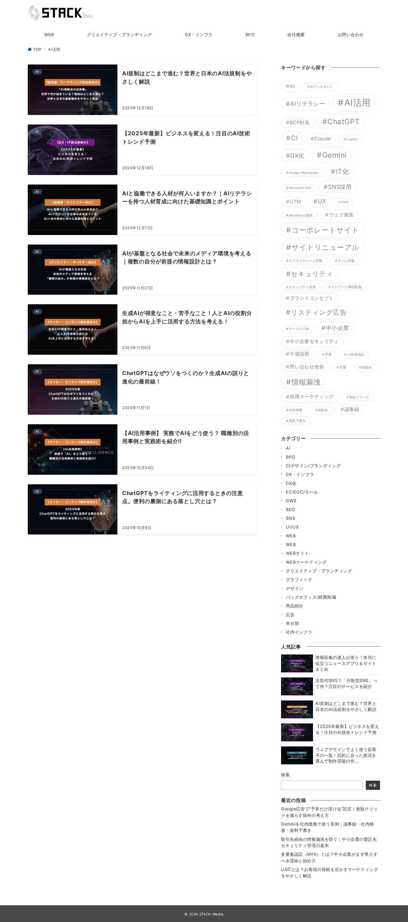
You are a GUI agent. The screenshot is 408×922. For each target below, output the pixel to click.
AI (292, 86)
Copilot (352, 139)
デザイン (294, 588)
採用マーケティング (312, 396)
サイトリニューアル (326, 247)
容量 (343, 367)
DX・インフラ (300, 474)
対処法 (367, 367)
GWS (291, 500)
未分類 (292, 623)
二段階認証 (355, 354)
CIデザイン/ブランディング (313, 465)
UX (322, 201)
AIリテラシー (307, 103)
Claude (322, 139)
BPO (290, 457)
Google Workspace (303, 173)
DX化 (297, 155)
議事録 (351, 409)
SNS (290, 518)
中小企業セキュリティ (314, 341)
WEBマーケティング (306, 562)
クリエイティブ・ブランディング (319, 570)
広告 (290, 614)
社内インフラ (299, 631)
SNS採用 (340, 186)
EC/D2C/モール (302, 491)
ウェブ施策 (341, 215)
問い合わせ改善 (307, 367)
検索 (285, 774)
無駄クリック (359, 397)
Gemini (334, 154)
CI (294, 138)
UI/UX (292, 526)
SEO (290, 509)
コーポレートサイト (325, 229)
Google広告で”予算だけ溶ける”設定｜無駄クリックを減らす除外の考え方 (329, 811)
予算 (328, 354)
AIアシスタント (321, 87)
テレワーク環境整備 (346, 287)
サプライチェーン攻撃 (305, 261)
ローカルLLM (299, 329)
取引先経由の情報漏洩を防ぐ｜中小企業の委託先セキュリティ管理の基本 (329, 842)
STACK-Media (211, 914)
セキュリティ (312, 274)
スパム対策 (346, 261)
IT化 (342, 171)
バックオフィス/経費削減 (311, 597)
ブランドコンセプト (312, 298)
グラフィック (299, 579)
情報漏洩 (306, 381)
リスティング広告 (318, 312)
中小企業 (337, 327)
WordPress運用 (300, 215)
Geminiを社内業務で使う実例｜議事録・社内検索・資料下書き (327, 827)
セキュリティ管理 (302, 287)
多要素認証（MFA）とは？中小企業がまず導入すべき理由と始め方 (329, 857)
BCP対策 (299, 122)
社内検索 (295, 410)
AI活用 (357, 102)
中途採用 (299, 354)
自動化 (323, 410)
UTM (295, 202)
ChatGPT (343, 121)
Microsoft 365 (300, 188)
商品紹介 (294, 605)
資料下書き (297, 421)
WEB (291, 535)
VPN (344, 202)
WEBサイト (297, 553)
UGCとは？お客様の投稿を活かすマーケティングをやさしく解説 (329, 872)
